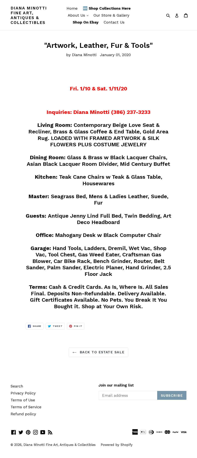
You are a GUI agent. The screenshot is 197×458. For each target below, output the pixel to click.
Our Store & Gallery (111, 15)
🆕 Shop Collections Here (107, 8)
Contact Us (114, 22)
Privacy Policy (23, 393)
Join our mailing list (116, 385)
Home (72, 8)
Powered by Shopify (117, 445)
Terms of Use (23, 400)
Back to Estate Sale (101, 352)
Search (17, 386)
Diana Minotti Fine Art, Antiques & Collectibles (29, 15)
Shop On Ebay (85, 22)
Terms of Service (26, 407)
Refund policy (23, 414)
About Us (79, 15)
